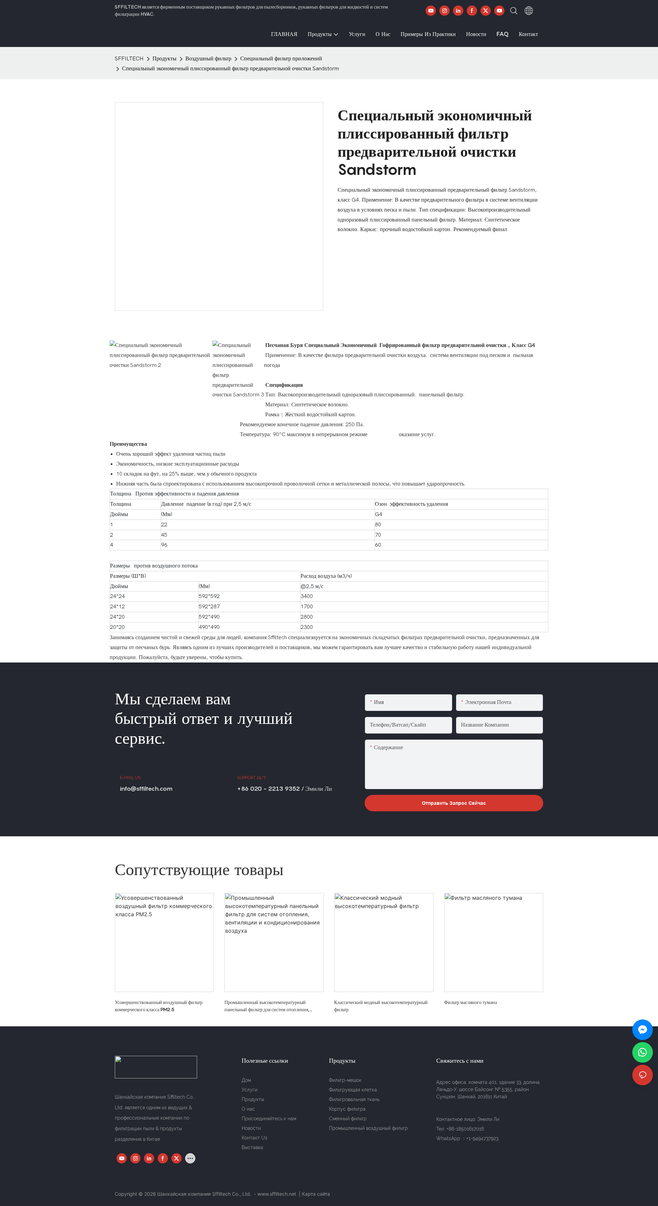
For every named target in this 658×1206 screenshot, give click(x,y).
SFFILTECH (129, 59)
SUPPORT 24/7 (251, 777)
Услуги (249, 1089)
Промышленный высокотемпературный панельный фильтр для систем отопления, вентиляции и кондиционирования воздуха (269, 1006)
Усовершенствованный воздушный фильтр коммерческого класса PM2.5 (159, 1005)
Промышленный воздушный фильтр (368, 1128)
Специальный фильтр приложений (281, 59)
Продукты (164, 59)
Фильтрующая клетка (353, 1089)
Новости (251, 1128)
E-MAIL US (130, 777)
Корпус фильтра (347, 1109)
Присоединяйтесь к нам (269, 1118)
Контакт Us (254, 1138)
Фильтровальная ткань (354, 1099)
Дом (246, 1080)
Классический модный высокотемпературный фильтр (381, 1005)
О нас (248, 1109)
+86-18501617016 (465, 1129)
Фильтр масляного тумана (470, 1002)
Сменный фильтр (348, 1118)
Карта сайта (316, 1194)
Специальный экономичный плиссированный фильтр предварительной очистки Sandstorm (230, 68)
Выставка (252, 1147)
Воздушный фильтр (208, 59)
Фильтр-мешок (345, 1080)
